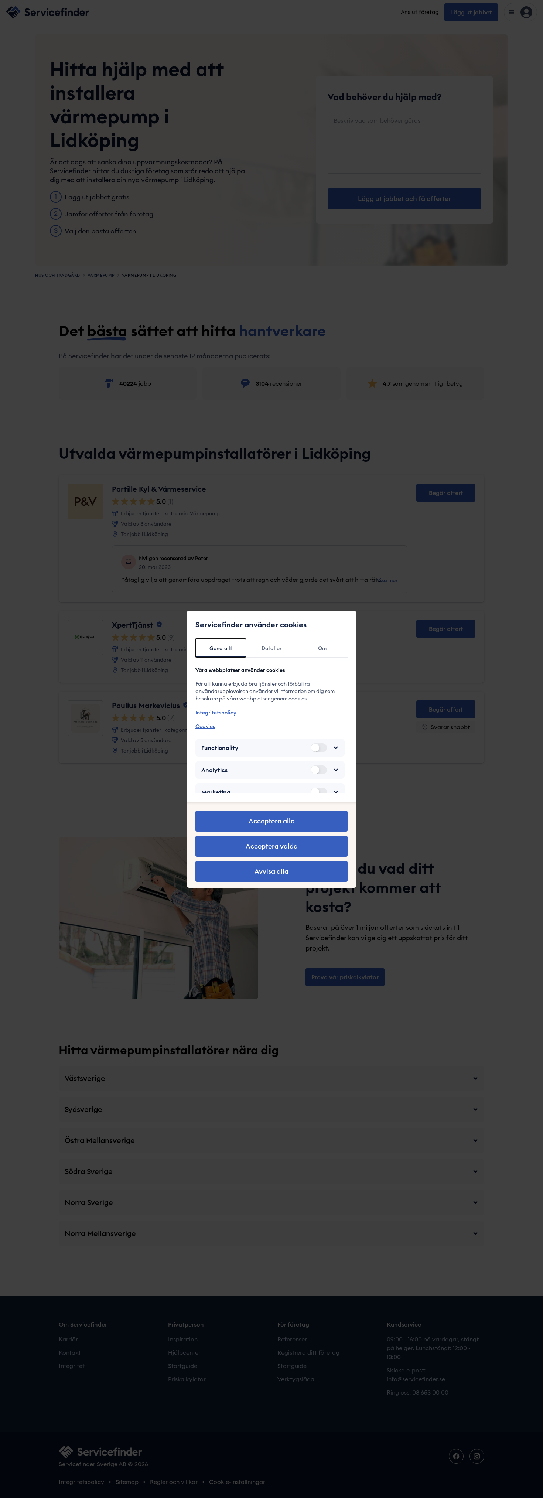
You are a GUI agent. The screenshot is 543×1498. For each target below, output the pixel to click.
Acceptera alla (272, 821)
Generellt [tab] (220, 648)
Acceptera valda (272, 846)
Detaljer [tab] (271, 648)
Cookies (205, 726)
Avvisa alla (271, 871)
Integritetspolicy (215, 712)
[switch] (319, 747)
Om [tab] (322, 648)
